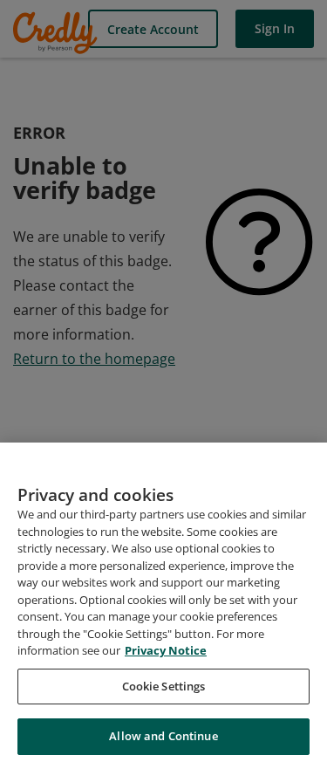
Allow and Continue (163, 736)
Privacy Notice (166, 650)
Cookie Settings (164, 686)
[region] (163, 606)
